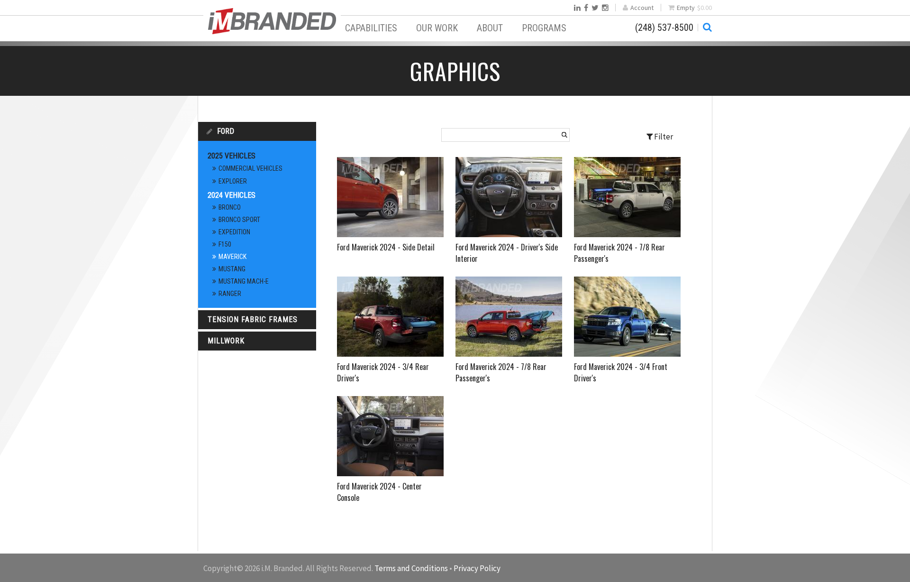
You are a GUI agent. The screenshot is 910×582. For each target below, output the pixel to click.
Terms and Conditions (411, 568)
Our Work (437, 28)
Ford (225, 131)
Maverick (232, 256)
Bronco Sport (239, 219)
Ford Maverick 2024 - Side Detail (386, 247)
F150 (224, 244)
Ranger (229, 293)
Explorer (232, 181)
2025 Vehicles (231, 155)
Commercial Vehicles (250, 168)
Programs (544, 28)
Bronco (229, 207)
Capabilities (371, 28)
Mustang (232, 269)
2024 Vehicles (231, 195)
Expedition (234, 232)
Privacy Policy (477, 568)
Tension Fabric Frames (253, 319)
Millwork (226, 340)
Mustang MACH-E (243, 281)
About (490, 28)
